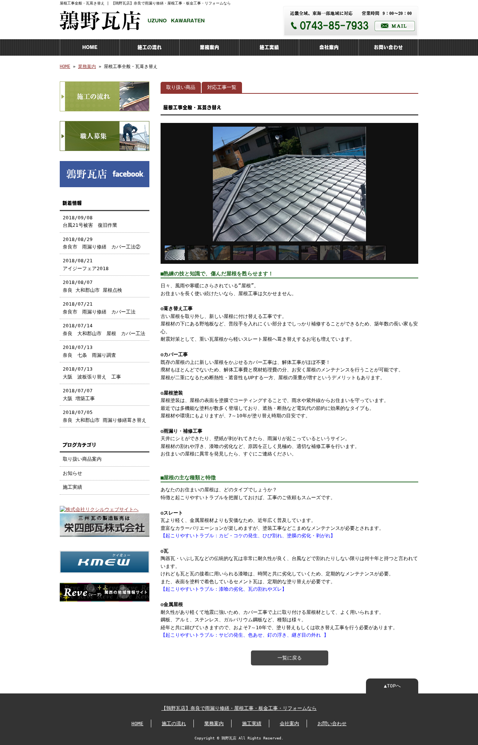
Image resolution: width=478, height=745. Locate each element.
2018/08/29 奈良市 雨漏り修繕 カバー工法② (101, 243)
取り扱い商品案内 (82, 459)
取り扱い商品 (180, 87)
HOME (89, 47)
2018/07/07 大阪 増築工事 (79, 394)
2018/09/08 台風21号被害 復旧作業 (90, 221)
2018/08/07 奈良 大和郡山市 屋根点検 (92, 286)
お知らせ (72, 473)
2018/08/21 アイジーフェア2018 (86, 264)
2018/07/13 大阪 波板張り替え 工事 (92, 372)
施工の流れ (149, 47)
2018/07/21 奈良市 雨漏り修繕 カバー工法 (99, 307)
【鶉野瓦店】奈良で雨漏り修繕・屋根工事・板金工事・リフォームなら (239, 708)
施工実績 (269, 47)
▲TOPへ (392, 686)
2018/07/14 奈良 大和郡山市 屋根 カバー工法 (106, 329)
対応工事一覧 (221, 87)
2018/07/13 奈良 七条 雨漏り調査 (89, 351)
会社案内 (329, 47)
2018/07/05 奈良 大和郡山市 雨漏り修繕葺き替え (104, 416)
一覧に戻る (289, 658)
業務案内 (209, 47)
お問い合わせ (388, 47)
